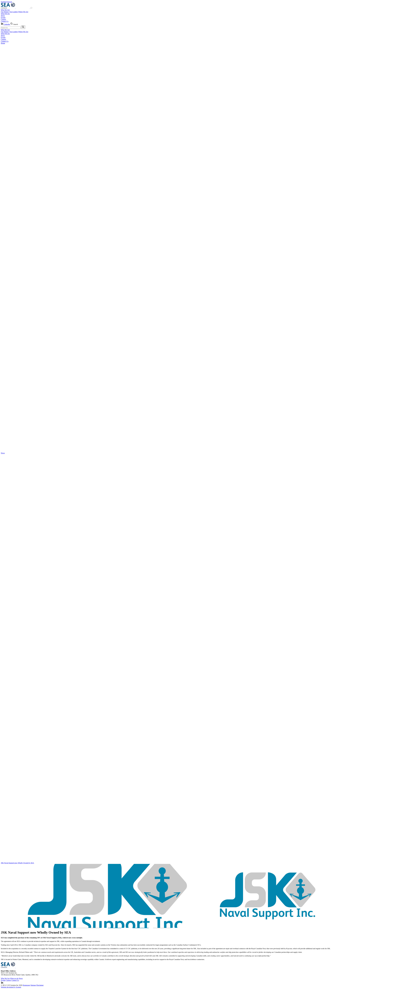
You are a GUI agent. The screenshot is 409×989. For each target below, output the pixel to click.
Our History (5, 12)
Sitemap (33, 985)
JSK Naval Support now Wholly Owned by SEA (17, 863)
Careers (3, 19)
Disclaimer (40, 985)
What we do (14, 978)
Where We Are (23, 12)
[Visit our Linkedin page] (2, 983)
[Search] (23, 27)
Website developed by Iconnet (11, 987)
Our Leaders (13, 12)
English (3, 2)
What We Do (5, 14)
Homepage (26, 985)
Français (9, 2)
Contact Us (4, 21)
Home (3, 43)
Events (3, 17)
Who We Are (5, 10)
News (3, 16)
